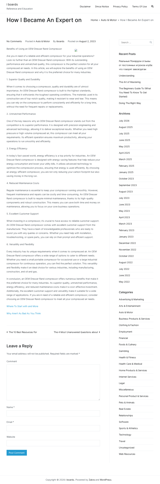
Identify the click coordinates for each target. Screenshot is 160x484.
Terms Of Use (139, 6)
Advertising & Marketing (131, 299)
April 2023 (124, 217)
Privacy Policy (120, 6)
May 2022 (124, 281)
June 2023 (124, 204)
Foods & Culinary (127, 344)
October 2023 (126, 178)
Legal (122, 383)
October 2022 (126, 256)
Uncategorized (126, 447)
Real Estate (125, 409)
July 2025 (124, 133)
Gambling (124, 351)
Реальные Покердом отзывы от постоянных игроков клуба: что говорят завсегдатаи (136, 65)
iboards (60, 41)
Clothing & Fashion (129, 325)
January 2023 (126, 236)
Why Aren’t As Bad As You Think (24, 313)
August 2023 (126, 191)
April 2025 (124, 153)
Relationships (126, 415)
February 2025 (126, 165)
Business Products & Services (134, 318)
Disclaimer (85, 6)
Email (10, 422)
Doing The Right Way (130, 103)
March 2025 (125, 159)
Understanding (126, 75)
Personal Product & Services (133, 396)
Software (123, 421)
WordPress (105, 479)
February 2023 (126, 230)
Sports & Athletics (128, 428)
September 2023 (128, 185)
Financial (123, 338)
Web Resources (127, 454)
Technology (125, 434)
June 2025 (124, 140)
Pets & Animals (127, 402)
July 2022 (124, 269)
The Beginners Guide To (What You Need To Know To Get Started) (135, 92)
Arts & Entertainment (129, 306)
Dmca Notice (102, 6)
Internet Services (127, 376)
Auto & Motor (43, 41)
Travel (122, 441)
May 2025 (124, 146)
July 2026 (124, 120)
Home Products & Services (133, 370)
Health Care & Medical (130, 363)
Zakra (92, 479)
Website (11, 436)
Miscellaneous (126, 389)
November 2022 (127, 249)
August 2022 (126, 262)
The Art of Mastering (130, 82)
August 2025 (126, 127)
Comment (12, 361)
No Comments (14, 41)
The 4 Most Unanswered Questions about (76, 332)
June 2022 (124, 275)
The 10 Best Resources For (23, 332)
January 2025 (126, 172)
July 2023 (124, 198)
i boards (12, 4)
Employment (125, 331)
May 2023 (124, 211)
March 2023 (125, 223)
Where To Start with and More (22, 306)
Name (11, 407)
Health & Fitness (127, 357)
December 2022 (127, 243)
